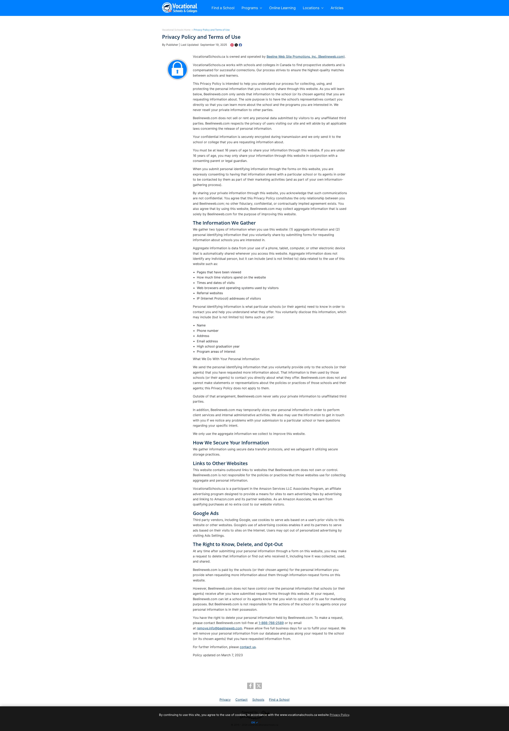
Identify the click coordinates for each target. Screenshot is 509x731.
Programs (250, 8)
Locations (311, 8)
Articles (337, 8)
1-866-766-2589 (271, 623)
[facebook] (250, 686)
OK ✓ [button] (254, 722)
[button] (260, 8)
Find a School (223, 8)
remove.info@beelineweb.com (219, 628)
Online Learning (282, 8)
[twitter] (258, 686)
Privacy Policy (339, 715)
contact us (248, 647)
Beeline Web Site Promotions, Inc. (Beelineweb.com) (306, 56)
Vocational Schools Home (176, 29)
